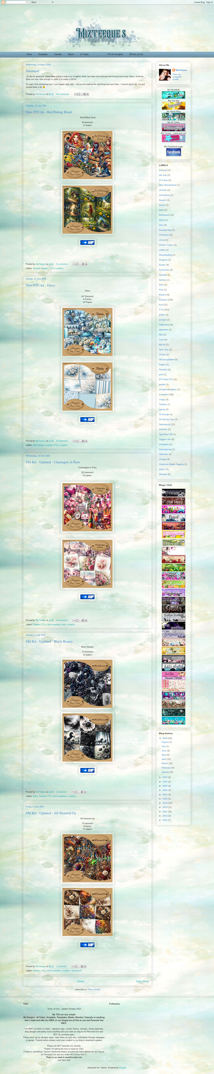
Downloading (165, 255)
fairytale (36, 268)
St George (164, 414)
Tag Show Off (165, 434)
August (165, 742)
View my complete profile (177, 77)
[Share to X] (81, 94)
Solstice (163, 404)
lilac (161, 334)
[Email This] (75, 94)
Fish (161, 289)
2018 (165, 807)
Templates (43, 54)
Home (29, 54)
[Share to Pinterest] (87, 94)
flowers (41, 445)
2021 (165, 794)
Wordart (163, 474)
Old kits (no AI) (136, 54)
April (164, 759)
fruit (161, 304)
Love (161, 339)
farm (161, 284)
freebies (45, 268)
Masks (71, 54)
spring (162, 409)
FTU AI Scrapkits (115, 54)
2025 (165, 777)
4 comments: (62, 441)
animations (164, 195)
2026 (165, 738)
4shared (163, 170)
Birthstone (164, 215)
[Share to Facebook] (84, 94)
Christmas (164, 235)
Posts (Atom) (94, 989)
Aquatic (162, 200)
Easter (162, 265)
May (164, 755)
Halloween (164, 324)
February (166, 767)
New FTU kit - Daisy (40, 285)
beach (162, 205)
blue (35, 445)
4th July (163, 175)
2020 (165, 798)
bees (161, 210)
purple (162, 384)
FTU (52, 268)
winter (162, 469)
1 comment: (62, 792)
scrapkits (59, 268)
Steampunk (76, 970)
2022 (165, 790)
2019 (165, 803)
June (164, 750)
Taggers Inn (165, 439)
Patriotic (163, 369)
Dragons (163, 260)
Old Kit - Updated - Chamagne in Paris (53, 462)
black (35, 796)
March (165, 763)
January (166, 772)
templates (164, 444)
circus (162, 240)
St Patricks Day (166, 419)
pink (63, 624)
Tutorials (58, 54)
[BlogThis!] (78, 94)
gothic (162, 314)
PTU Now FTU (166, 379)
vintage (162, 459)
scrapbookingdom (168, 389)
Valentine (163, 454)
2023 (165, 786)
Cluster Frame (166, 245)
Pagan (162, 364)
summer (163, 429)
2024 (165, 781)
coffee (162, 250)
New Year (164, 349)
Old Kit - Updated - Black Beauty (49, 641)
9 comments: (62, 264)
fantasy (162, 280)
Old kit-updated (53, 624)
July (164, 746)
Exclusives (164, 270)
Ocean (162, 354)
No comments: (63, 94)
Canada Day (165, 230)
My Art (162, 344)
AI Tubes (84, 54)
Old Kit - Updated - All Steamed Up (51, 813)
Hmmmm (32, 71)
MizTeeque (181, 70)
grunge (162, 319)
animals (163, 190)
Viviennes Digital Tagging (171, 464)
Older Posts (142, 981)
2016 (165, 816)
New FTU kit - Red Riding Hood (49, 112)
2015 (165, 820)
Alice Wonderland (167, 185)
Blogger (122, 1067)
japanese (163, 329)
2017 (165, 811)
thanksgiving (165, 449)
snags (162, 399)
